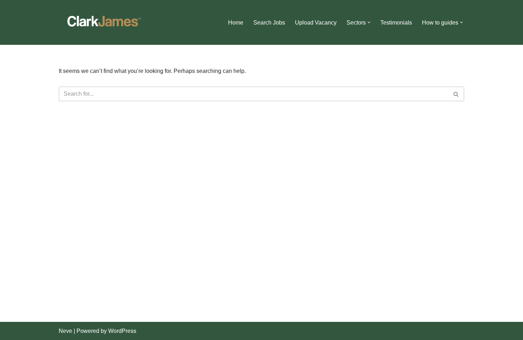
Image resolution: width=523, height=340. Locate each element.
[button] (369, 22)
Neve (65, 331)
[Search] (456, 93)
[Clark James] (103, 22)
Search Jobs (269, 23)
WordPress (122, 331)
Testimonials (396, 23)
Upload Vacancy (316, 23)
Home (235, 23)
